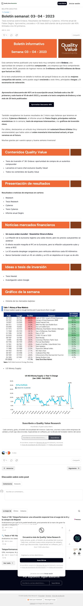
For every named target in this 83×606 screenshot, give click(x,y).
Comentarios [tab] (7, 484)
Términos (48, 596)
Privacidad (41, 596)
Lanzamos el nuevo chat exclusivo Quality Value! (27, 168)
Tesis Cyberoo (12, 209)
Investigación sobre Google (17, 280)
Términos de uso (41, 565)
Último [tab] (15, 511)
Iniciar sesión (74, 3)
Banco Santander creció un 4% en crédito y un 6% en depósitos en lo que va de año (42, 255)
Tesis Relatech (12, 202)
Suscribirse (62, 3)
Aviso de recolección (58, 596)
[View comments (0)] (11, 35)
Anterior (9, 468)
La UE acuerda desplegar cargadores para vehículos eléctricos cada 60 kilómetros (41, 251)
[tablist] (12, 484)
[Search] (79, 511)
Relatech (9, 198)
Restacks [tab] (17, 484)
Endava (64, 63)
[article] (41, 524)
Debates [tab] (23, 511)
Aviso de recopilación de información (34, 567)
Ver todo (6, 563)
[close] (62, 527)
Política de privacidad (55, 567)
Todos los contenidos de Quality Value (22, 172)
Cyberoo (9, 205)
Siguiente (73, 468)
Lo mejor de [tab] (7, 511)
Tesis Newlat (11, 276)
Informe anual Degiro (15, 213)
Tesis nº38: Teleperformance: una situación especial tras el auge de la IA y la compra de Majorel (35, 518)
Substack (32, 603)
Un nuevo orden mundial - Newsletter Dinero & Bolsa (29, 234)
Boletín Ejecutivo (9, 9)
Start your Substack (35, 600)
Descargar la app (50, 600)
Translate (6, 12)
